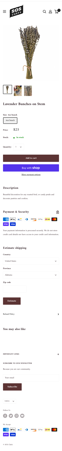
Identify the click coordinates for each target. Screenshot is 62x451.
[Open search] (44, 11)
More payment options (31, 175)
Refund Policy (8, 314)
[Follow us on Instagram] (16, 416)
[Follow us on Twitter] (11, 416)
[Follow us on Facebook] (5, 416)
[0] (56, 11)
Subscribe (12, 387)
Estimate (12, 301)
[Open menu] (4, 11)
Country (7, 254)
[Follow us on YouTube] (22, 416)
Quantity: (7, 147)
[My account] (50, 11)
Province (7, 268)
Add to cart (31, 158)
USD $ (7, 401)
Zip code (7, 282)
